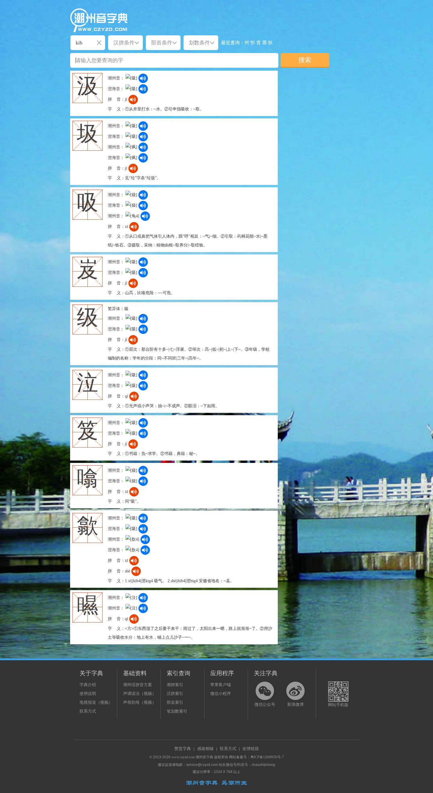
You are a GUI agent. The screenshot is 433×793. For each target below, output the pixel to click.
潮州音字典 (204, 757)
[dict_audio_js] (143, 78)
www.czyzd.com (183, 757)
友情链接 (250, 748)
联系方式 (88, 711)
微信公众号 (264, 704)
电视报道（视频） (96, 702)
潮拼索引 (175, 685)
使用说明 (88, 693)
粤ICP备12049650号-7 (267, 757)
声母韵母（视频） (139, 702)
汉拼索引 (175, 693)
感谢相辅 (205, 748)
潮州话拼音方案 (137, 685)
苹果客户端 (220, 685)
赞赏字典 (182, 748)
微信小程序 (220, 693)
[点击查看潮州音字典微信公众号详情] (265, 691)
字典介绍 (88, 685)
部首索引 (175, 702)
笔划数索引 (177, 711)
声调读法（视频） (139, 693)
